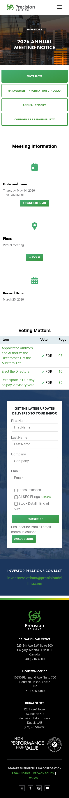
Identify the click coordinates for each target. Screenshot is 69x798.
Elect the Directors (15, 371)
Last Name (19, 437)
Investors (34, 29)
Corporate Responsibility (34, 119)
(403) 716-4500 (35, 659)
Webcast (34, 257)
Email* (16, 471)
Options (46, 497)
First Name (19, 421)
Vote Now (34, 76)
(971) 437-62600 (34, 727)
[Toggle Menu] (59, 7)
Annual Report (34, 105)
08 (61, 356)
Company (18, 454)
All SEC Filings (34, 497)
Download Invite (34, 203)
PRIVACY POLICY (43, 773)
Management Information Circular (35, 90)
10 (61, 371)
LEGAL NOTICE (21, 773)
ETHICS (33, 778)
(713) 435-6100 (35, 691)
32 (61, 382)
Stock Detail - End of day (31, 506)
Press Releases (29, 490)
